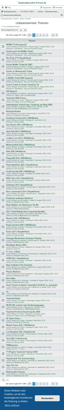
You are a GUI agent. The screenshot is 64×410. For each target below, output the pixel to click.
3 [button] (40, 35)
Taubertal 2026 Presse (16, 98)
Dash (22, 60)
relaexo (23, 80)
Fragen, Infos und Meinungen (24, 95)
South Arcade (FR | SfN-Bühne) (20, 171)
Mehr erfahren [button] (12, 405)
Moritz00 (23, 73)
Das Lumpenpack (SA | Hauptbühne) (22, 191)
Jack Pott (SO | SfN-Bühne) (18, 131)
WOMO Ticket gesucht (16, 44)
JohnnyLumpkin (26, 207)
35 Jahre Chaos (13, 318)
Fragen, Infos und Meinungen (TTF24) (28, 315)
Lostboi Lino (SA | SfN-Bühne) (20, 138)
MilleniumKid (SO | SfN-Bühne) (20, 145)
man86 (22, 67)
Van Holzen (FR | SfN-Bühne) (19, 125)
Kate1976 (23, 47)
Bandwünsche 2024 (21, 362)
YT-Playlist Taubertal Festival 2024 (22, 352)
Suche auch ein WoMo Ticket (19, 51)
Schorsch (23, 374)
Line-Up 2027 (19, 62)
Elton (22, 214)
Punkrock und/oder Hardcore (19, 198)
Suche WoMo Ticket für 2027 (19, 65)
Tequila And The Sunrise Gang (20, 358)
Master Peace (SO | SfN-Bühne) (20, 325)
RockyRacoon (25, 287)
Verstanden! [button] (47, 398)
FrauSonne (24, 280)
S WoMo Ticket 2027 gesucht (19, 78)
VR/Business (12, 345)
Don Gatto (10, 278)
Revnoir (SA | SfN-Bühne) (17, 218)
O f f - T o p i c (19, 349)
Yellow (22, 320)
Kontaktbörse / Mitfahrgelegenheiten (27, 309)
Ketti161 (23, 93)
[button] (29, 35)
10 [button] (53, 35)
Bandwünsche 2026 (21, 202)
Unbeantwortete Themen (10, 19)
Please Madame (13, 272)
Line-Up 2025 (19, 222)
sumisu (22, 300)
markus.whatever (26, 274)
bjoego (22, 107)
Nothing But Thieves (15, 372)
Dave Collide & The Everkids (19, 265)
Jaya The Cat (12, 365)
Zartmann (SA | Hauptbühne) (19, 185)
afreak (22, 187)
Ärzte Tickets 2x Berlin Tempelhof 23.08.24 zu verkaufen (31, 285)
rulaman (23, 267)
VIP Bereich (11, 91)
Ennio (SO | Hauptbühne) (17, 232)
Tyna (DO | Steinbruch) (16, 338)
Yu (7, 292)
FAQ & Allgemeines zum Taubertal (26, 108)
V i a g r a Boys (13, 252)
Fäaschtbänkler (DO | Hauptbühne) (22, 165)
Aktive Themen (25, 19)
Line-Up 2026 (19, 122)
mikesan (23, 240)
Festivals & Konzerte (21, 115)
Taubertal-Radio (13, 298)
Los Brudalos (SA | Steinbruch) (20, 332)
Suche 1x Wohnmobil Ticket (19, 71)
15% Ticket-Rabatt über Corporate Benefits (25, 211)
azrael (22, 113)
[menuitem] (8, 7)
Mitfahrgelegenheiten (21, 209)
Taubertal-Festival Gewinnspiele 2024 (23, 312)
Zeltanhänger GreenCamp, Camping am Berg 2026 (29, 105)
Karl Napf (23, 200)
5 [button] (46, 35)
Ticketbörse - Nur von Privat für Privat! (28, 48)
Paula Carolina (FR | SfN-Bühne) (21, 225)
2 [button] (37, 35)
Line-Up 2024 (19, 302)
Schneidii (23, 53)
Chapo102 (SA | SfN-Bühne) (18, 158)
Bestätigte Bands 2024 (16, 245)
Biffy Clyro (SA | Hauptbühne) (19, 178)
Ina (21, 307)
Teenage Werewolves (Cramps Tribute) (23, 238)
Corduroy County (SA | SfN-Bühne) (22, 118)
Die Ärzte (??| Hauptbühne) (18, 58)
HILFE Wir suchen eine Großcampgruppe (25, 305)
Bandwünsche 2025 (21, 242)
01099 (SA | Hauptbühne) (17, 258)
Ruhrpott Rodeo (13, 111)
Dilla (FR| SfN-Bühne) (16, 151)
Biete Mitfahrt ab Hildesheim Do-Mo (22, 205)
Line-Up (17, 249)
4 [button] (43, 35)
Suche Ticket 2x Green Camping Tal (22, 85)
